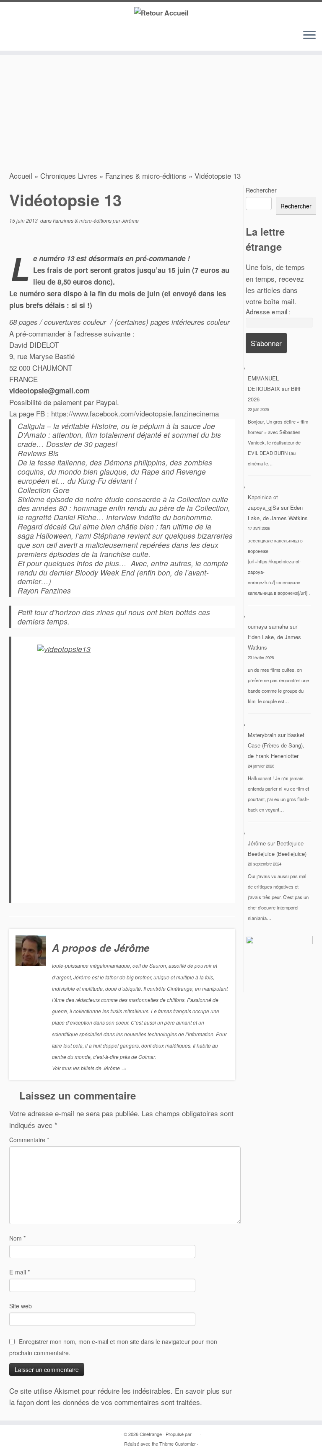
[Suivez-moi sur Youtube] (53, 37)
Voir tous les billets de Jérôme (89, 1067)
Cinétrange (151, 1434)
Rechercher (261, 190)
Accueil (20, 175)
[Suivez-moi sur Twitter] (28, 37)
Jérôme (130, 220)
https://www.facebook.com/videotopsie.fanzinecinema (135, 413)
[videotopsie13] (126, 770)
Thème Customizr (177, 1443)
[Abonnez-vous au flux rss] (16, 37)
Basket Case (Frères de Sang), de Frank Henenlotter (276, 745)
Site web (20, 1306)
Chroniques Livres (68, 175)
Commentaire (29, 1139)
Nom (17, 1238)
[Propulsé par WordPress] (196, 1432)
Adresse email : (268, 311)
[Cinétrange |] (161, 12)
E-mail (19, 1272)
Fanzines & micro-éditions (146, 175)
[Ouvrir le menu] (309, 35)
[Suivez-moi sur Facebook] (41, 37)
